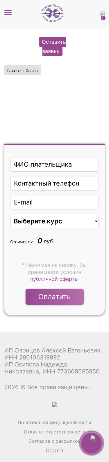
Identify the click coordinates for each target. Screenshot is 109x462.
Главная (14, 70)
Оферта (54, 450)
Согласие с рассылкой (54, 441)
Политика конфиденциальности (54, 422)
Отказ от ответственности (54, 432)
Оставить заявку (54, 46)
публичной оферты (54, 279)
